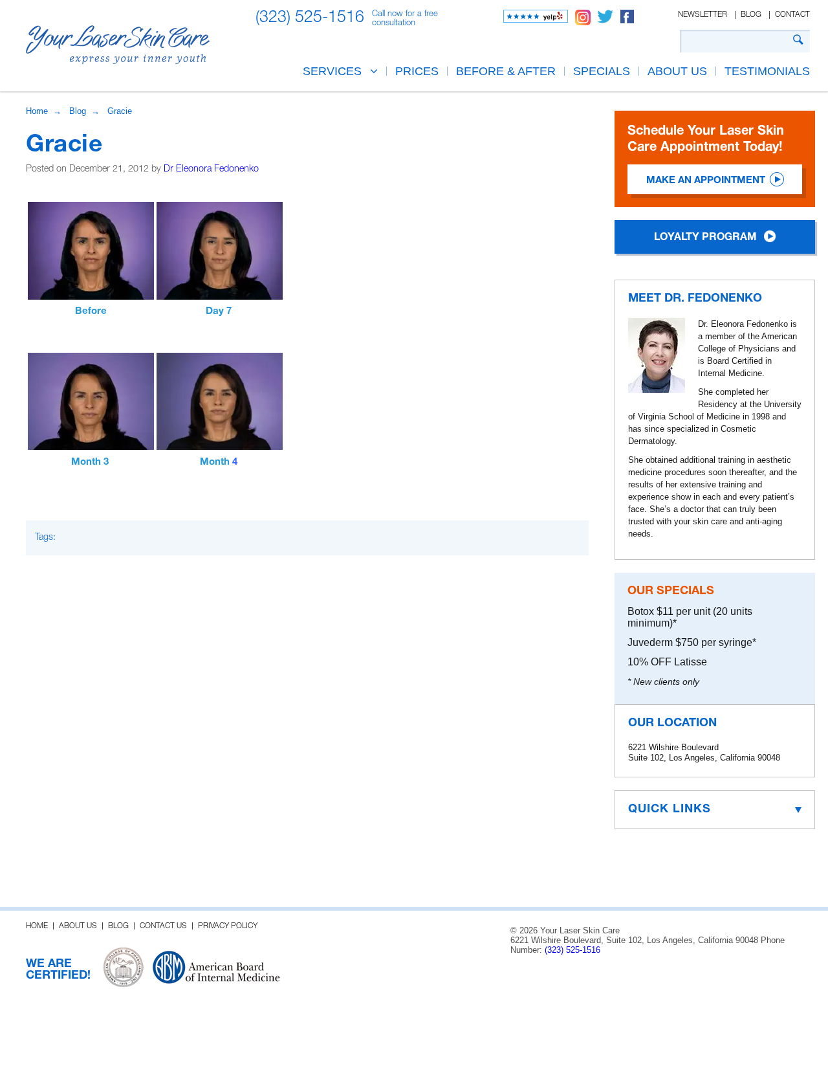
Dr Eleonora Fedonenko (211, 169)
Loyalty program (705, 237)
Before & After (506, 71)
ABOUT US (677, 71)
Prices (417, 71)
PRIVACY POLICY (227, 925)
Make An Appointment (705, 180)
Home (37, 111)
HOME (37, 925)
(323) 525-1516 (310, 17)
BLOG (118, 925)
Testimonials (767, 71)
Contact (792, 14)
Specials (601, 71)
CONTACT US (163, 925)
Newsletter (702, 14)
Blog (751, 14)
